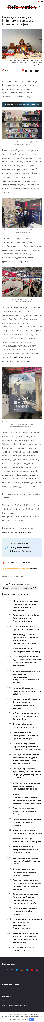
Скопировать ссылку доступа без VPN (20, 588)
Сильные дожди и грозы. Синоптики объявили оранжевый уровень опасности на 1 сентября (25, 898)
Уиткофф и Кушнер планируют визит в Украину (26, 650)
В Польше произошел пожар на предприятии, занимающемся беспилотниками (27, 923)
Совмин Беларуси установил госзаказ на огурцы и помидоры (27, 822)
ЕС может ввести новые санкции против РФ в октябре (25, 911)
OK (31, 1019)
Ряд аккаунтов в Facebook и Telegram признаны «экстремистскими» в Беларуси (26, 703)
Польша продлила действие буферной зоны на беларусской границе (27, 618)
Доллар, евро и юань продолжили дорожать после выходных (24, 872)
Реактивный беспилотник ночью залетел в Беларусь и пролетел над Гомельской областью (27, 884)
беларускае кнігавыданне (13, 576)
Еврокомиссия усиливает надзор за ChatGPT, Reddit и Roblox (27, 861)
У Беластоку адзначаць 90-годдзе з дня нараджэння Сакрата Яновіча (26, 716)
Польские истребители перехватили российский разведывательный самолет (27, 747)
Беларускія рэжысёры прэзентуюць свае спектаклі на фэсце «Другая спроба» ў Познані (27, 773)
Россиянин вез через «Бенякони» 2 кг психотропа (27, 840)
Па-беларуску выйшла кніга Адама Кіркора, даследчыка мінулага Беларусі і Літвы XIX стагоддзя (27, 661)
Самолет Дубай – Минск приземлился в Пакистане (26, 628)
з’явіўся (16, 357)
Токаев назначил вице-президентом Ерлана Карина (27, 831)
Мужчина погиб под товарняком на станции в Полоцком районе (25, 850)
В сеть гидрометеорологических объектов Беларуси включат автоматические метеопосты (27, 798)
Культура (9, 54)
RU (39, 2)
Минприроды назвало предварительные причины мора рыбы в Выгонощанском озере (26, 639)
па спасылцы (24, 532)
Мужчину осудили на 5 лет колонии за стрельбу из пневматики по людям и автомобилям (26, 937)
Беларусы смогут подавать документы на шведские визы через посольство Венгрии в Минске (26, 759)
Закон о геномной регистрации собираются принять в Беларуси (25, 735)
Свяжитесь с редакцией (19, 562)
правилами (20, 1001)
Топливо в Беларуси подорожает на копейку (25, 725)
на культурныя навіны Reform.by (20, 547)
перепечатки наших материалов (15, 1005)
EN (42, 2)
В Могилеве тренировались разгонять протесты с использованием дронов (26, 786)
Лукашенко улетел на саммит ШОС (23, 949)
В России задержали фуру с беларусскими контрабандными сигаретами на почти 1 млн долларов (26, 677)
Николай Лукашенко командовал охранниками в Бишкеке (27, 691)
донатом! (34, 568)
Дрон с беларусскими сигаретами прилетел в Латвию (24, 811)
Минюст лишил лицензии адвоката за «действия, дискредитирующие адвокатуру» (25, 605)
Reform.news (10, 71)
